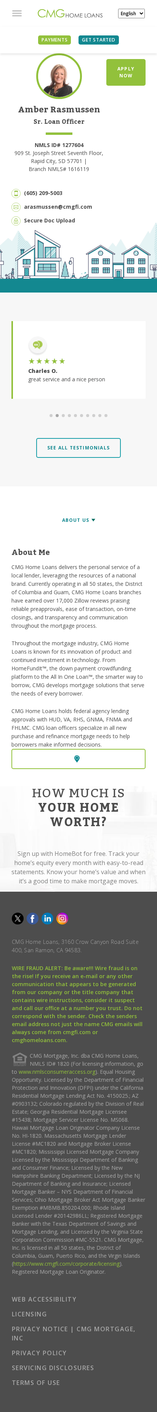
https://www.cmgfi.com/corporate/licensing (66, 1263)
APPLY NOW (126, 72)
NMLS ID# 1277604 (59, 145)
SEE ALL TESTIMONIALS (78, 448)
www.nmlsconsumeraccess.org (57, 1071)
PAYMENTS (54, 40)
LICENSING (29, 1314)
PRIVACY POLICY (39, 1353)
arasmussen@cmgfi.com (58, 206)
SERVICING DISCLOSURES (53, 1368)
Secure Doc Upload (49, 220)
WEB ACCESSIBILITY (44, 1299)
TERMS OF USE (36, 1382)
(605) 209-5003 (43, 193)
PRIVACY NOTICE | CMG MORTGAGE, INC (74, 1333)
